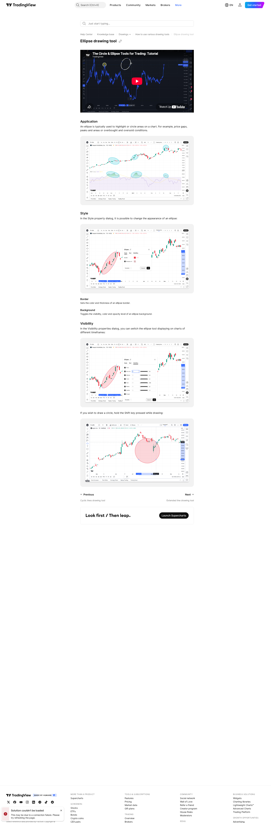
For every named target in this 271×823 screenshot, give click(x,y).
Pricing (128, 801)
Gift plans (129, 808)
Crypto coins (77, 818)
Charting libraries (241, 801)
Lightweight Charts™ (243, 805)
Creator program (188, 808)
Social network (187, 798)
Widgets (237, 798)
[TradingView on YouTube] (21, 802)
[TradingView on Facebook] (15, 802)
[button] (123, 5)
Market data (131, 805)
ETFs (73, 811)
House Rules (186, 812)
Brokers (165, 5)
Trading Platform (241, 812)
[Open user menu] (240, 5)
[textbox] (138, 23)
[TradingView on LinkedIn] (33, 802)
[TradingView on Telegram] (40, 802)
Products (115, 5)
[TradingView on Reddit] (52, 802)
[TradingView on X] (8, 802)
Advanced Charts (242, 808)
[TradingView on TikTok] (46, 802)
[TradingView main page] (21, 5)
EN (231, 5)
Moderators (186, 815)
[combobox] (137, 23)
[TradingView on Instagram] (27, 802)
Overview (129, 818)
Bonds (74, 814)
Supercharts (77, 798)
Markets (151, 5)
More (178, 5)
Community (133, 5)
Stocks (74, 808)
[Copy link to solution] (120, 41)
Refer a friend (187, 805)
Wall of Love (186, 801)
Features (129, 798)
